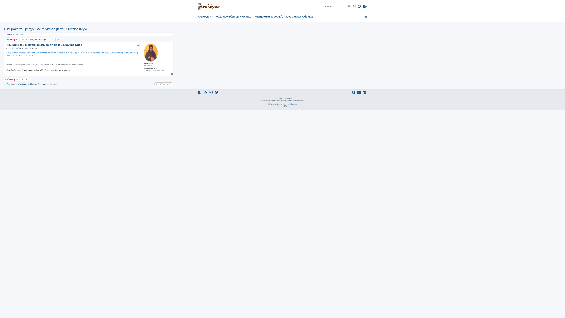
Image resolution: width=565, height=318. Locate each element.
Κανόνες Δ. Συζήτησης (14, 34)
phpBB (277, 100)
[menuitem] (359, 6)
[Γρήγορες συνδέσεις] (366, 17)
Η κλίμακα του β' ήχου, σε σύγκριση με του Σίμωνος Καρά (45, 29)
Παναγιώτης (148, 63)
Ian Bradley (289, 98)
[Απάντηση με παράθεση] (137, 45)
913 (155, 68)
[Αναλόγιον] (209, 5)
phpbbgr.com (292, 104)
